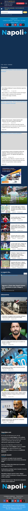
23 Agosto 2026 (11, 202)
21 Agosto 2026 (20, 219)
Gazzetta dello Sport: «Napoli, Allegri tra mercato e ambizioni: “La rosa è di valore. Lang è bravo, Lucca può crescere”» (18, 264)
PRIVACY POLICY (14, 22)
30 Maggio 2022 (11, 157)
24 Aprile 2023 (13, 122)
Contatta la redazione (8, 20)
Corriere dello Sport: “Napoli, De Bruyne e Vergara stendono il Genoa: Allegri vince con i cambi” (14, 198)
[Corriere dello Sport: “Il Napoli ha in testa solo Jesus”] (5, 218)
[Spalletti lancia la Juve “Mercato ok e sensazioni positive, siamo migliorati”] (14, 409)
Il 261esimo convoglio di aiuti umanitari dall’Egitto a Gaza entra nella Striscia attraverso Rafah (14, 317)
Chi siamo (23, 20)
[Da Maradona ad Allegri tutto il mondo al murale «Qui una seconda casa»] (14, 357)
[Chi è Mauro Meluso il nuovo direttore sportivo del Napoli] (14, 77)
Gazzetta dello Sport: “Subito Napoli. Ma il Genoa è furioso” (18, 236)
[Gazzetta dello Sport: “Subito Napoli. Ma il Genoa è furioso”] (5, 237)
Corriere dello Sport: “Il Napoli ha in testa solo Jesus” (18, 218)
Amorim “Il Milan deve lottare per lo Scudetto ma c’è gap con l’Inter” (13, 342)
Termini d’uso (17, 20)
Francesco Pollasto (6, 90)
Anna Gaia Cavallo (6, 318)
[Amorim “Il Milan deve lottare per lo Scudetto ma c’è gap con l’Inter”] (14, 331)
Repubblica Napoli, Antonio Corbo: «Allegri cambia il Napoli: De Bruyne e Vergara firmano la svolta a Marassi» (14, 394)
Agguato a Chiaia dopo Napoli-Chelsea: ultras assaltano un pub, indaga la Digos (13, 287)
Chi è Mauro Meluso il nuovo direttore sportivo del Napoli (14, 88)
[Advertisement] (14, 49)
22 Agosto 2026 (20, 211)
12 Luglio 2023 (13, 90)
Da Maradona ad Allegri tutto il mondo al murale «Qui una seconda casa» (13, 368)
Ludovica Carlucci (6, 122)
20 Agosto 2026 (20, 230)
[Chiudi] (3, 3)
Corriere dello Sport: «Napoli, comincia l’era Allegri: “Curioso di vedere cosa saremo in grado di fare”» (18, 208)
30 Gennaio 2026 (11, 290)
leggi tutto (4, 97)
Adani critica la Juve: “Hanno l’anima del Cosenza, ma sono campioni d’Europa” (12, 120)
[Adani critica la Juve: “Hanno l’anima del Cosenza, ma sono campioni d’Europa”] (14, 109)
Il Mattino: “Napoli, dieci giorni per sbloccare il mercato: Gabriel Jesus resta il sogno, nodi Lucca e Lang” (18, 254)
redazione (5, 157)
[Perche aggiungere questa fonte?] (26, 3)
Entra (25, 12)
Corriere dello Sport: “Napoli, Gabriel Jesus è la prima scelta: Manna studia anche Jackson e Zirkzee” (18, 227)
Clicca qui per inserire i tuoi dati (6, 14)
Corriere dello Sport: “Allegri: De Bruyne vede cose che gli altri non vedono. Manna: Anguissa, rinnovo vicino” (18, 245)
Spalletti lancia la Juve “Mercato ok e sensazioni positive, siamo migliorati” (13, 420)
